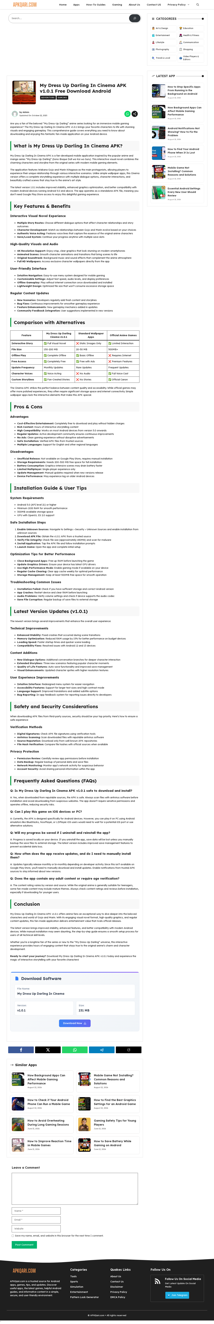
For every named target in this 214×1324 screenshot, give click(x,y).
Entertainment (163, 35)
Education (188, 28)
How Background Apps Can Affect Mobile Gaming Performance (46, 1079)
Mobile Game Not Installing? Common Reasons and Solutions (113, 1079)
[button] (197, 4)
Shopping (188, 49)
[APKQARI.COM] (25, 4)
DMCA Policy (117, 1297)
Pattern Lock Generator (84, 1297)
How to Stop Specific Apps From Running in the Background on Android (184, 90)
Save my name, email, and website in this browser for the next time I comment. (59, 1235)
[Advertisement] (75, 50)
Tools (73, 1276)
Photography (162, 49)
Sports (74, 1281)
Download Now (72, 1023)
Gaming (117, 4)
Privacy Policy (177, 4)
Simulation (76, 1286)
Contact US (154, 4)
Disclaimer (116, 1286)
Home (63, 4)
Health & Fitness (191, 35)
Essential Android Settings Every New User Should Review (184, 192)
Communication (191, 42)
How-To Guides (95, 4)
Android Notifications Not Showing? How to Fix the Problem (184, 132)
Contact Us (117, 1281)
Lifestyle (160, 42)
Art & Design (162, 28)
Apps (76, 4)
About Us (134, 4)
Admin (26, 112)
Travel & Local (163, 58)
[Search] (134, 18)
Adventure (48, 98)
